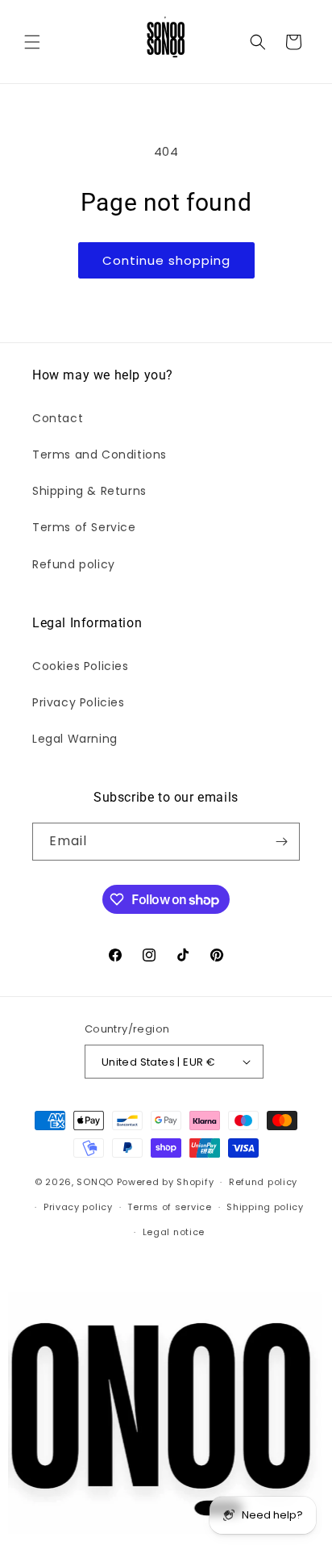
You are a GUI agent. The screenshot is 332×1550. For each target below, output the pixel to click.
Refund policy (73, 564)
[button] (32, 42)
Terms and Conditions (99, 454)
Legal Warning (75, 739)
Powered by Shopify (165, 1181)
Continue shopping (166, 260)
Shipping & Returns (89, 491)
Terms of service (169, 1206)
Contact (57, 418)
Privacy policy (78, 1206)
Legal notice (174, 1231)
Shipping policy (265, 1206)
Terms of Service (84, 527)
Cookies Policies (80, 666)
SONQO (95, 1181)
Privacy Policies (78, 702)
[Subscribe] (281, 842)
